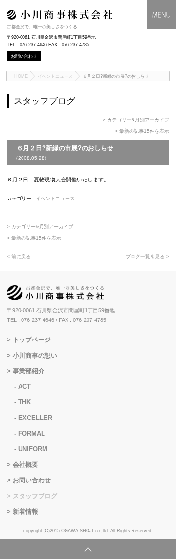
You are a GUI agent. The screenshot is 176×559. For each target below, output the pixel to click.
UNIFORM (32, 449)
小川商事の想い (35, 355)
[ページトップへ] (88, 549)
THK (24, 402)
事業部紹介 (28, 371)
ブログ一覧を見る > (147, 256)
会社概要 (25, 464)
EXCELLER (35, 417)
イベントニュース (55, 76)
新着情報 (25, 511)
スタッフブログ (35, 495)
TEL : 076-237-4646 (30, 320)
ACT (24, 386)
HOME (21, 76)
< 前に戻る (19, 256)
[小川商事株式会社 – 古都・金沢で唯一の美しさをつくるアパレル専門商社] (59, 17)
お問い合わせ (32, 480)
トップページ (32, 339)
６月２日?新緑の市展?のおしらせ (116, 76)
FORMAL (31, 433)
